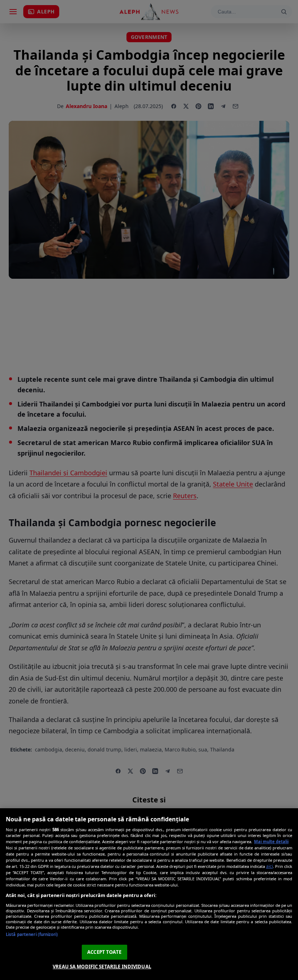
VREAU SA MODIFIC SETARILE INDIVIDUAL (102, 966)
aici (269, 866)
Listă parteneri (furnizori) (32, 934)
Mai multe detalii (271, 841)
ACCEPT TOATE (104, 952)
